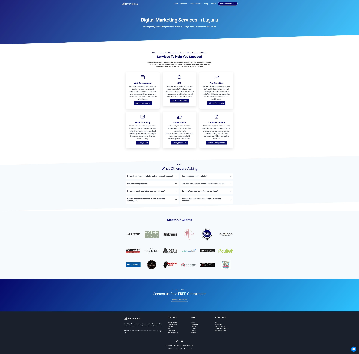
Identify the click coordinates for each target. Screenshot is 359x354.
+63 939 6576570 (171, 345)
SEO (169, 328)
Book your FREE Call (227, 4)
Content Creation (173, 322)
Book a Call (194, 324)
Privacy (193, 330)
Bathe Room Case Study (221, 328)
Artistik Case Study (220, 326)
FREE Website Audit (220, 330)
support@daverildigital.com (185, 345)
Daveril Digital (176, 349)
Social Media (171, 330)
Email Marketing (172, 324)
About (175, 4)
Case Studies (218, 324)
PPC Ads (170, 326)
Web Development (173, 332)
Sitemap (193, 332)
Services (193, 326)
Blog (206, 4)
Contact (213, 4)
